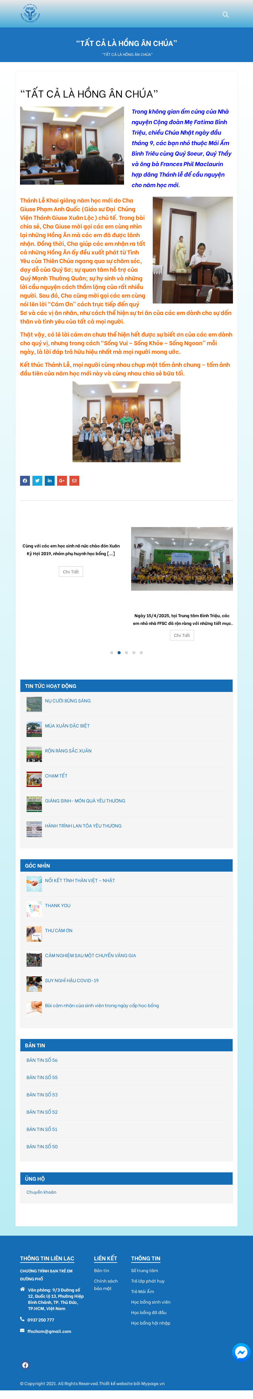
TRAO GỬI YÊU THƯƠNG (182, 600)
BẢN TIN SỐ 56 (42, 1059)
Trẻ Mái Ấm (142, 1291)
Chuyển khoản (41, 1191)
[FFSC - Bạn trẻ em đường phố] (30, 13)
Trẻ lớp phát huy (148, 1281)
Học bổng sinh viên (151, 1302)
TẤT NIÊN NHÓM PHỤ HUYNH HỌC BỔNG (71, 530)
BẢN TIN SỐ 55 (42, 1077)
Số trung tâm (144, 1270)
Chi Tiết (71, 571)
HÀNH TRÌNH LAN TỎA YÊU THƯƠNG (83, 825)
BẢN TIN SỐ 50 (42, 1146)
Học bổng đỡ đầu (148, 1312)
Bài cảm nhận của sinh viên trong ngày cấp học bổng (102, 1005)
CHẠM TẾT (56, 775)
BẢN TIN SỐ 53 (42, 1094)
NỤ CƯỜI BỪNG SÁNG (68, 700)
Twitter (37, 481)
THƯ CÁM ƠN (59, 930)
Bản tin (101, 1270)
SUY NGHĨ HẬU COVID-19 (72, 980)
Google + (62, 481)
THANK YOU (57, 905)
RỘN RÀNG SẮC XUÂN (68, 750)
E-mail (74, 481)
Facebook (25, 481)
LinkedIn (50, 481)
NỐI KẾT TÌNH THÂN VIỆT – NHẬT (80, 880)
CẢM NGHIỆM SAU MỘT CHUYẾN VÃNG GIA (90, 955)
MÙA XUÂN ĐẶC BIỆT (67, 725)
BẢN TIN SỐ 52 (42, 1111)
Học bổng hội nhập (150, 1323)
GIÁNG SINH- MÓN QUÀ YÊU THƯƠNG (85, 800)
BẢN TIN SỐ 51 (42, 1128)
